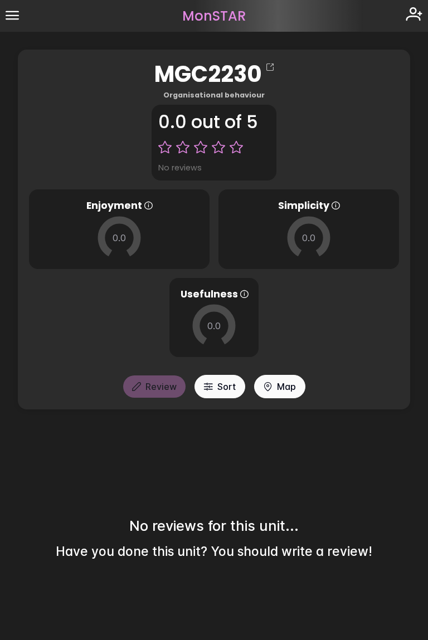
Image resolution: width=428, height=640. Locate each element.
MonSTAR (214, 16)
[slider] (119, 238)
